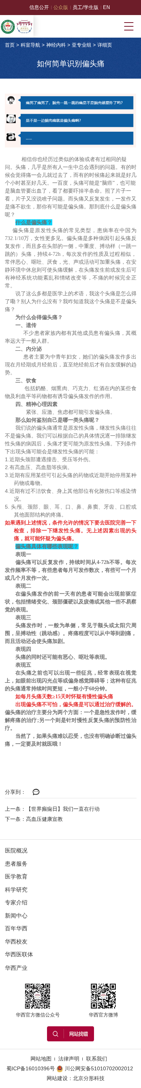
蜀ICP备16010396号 (30, 1068)
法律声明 (68, 1059)
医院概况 (16, 850)
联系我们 (96, 1059)
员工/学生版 (86, 7)
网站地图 (41, 1059)
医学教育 (16, 876)
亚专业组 (81, 45)
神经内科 (56, 45)
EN (106, 7)
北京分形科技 (89, 1078)
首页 (10, 45)
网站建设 (57, 1078)
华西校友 (16, 941)
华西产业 (16, 968)
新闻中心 (16, 915)
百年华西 (16, 928)
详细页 (104, 45)
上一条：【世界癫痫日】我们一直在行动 (52, 809)
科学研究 (16, 889)
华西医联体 (19, 954)
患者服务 (16, 863)
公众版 (60, 7)
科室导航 (30, 45)
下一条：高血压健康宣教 (34, 819)
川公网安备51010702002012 (99, 1068)
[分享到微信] (36, 792)
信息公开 (39, 7)
